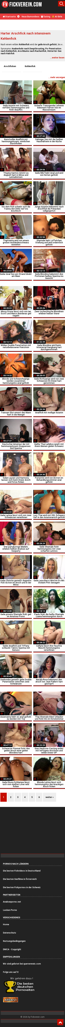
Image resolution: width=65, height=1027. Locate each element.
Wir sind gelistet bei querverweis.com (22, 964)
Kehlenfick (30, 66)
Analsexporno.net (12, 902)
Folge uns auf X (11, 972)
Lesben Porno (10, 910)
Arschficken (10, 66)
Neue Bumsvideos (30, 16)
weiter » (50, 797)
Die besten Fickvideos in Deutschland (21, 871)
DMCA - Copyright (12, 949)
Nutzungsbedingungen (14, 941)
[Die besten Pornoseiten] (20, 993)
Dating (46, 16)
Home (6, 924)
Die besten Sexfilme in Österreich (20, 879)
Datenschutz (9, 933)
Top (60, 1022)
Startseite (10, 16)
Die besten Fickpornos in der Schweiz (22, 887)
